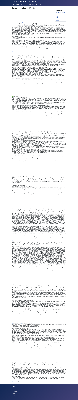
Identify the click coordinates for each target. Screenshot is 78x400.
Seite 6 (57, 18)
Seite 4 (57, 16)
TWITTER (14, 393)
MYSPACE (15, 391)
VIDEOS (25, 4)
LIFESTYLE (17, 4)
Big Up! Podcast (24, 22)
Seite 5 (57, 17)
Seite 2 (57, 13)
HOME (40, 4)
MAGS (14, 386)
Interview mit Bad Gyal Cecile (60, 12)
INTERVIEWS (29, 4)
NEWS (37, 4)
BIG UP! (14, 4)
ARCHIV (14, 395)
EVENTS (21, 4)
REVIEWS (33, 4)
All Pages (57, 20)
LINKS (14, 397)
